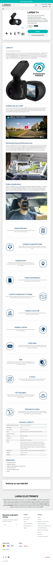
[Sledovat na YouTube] (8, 557)
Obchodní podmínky (42, 523)
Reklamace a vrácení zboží (43, 521)
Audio (25, 521)
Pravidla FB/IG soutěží (42, 527)
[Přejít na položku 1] (6, 33)
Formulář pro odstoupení (43, 536)
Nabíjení (25, 527)
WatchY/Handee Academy (43, 530)
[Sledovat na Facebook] (3, 557)
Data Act (39, 532)
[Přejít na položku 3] (15, 33)
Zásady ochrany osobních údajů (44, 525)
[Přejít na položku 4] (19, 33)
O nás (49, 4)
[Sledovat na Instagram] (6, 557)
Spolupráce (40, 534)
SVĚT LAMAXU (44, 4)
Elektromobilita (27, 517)
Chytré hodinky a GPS (28, 523)
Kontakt (39, 519)
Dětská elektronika (27, 525)
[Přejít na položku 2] (10, 33)
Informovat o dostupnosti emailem (38, 35)
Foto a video (26, 519)
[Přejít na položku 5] (23, 34)
